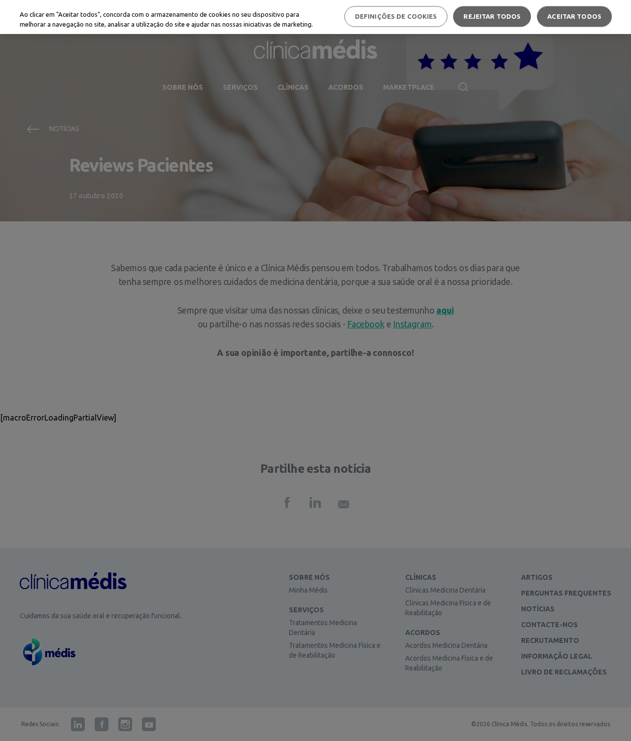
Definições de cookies (396, 16)
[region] (315, 17)
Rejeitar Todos (492, 16)
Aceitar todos (574, 16)
